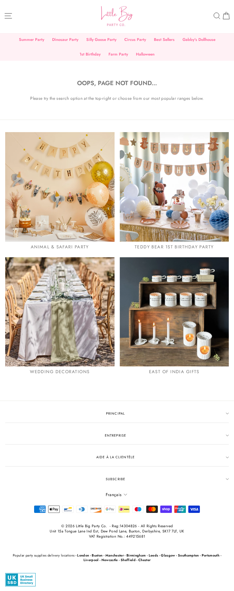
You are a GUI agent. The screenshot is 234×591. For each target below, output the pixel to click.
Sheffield (128, 559)
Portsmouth (210, 555)
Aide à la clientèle (115, 457)
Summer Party (31, 39)
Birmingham (136, 555)
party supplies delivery (43, 555)
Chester (144, 559)
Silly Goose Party (101, 39)
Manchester (114, 555)
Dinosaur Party (65, 39)
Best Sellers (164, 39)
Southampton (188, 555)
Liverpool (91, 559)
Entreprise (115, 435)
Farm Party (118, 54)
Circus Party (135, 39)
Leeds (153, 555)
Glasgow (168, 555)
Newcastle (109, 559)
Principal (115, 413)
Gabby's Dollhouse (199, 39)
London (83, 555)
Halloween (145, 54)
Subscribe (115, 479)
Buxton (97, 555)
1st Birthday (90, 54)
